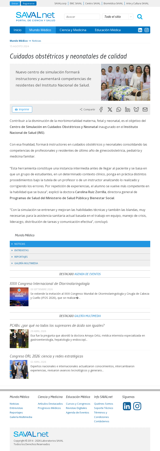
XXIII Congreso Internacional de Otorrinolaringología (50, 283)
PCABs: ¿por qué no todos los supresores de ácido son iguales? (57, 325)
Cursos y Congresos (78, 403)
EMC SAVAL (76, 3)
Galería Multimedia (26, 263)
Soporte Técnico (103, 408)
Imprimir (24, 109)
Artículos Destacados (50, 403)
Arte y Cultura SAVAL (137, 3)
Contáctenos (101, 421)
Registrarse (29, 3)
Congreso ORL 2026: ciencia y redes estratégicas (46, 356)
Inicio (17, 30)
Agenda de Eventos (87, 274)
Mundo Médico (40, 30)
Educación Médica (108, 30)
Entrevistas (21, 250)
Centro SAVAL (92, 3)
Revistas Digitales (76, 408)
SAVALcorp (60, 3)
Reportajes (21, 256)
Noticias (36, 40)
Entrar (15, 3)
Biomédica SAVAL (113, 3)
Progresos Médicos (49, 408)
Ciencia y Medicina (73, 30)
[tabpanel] (125, 82)
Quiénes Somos (103, 403)
